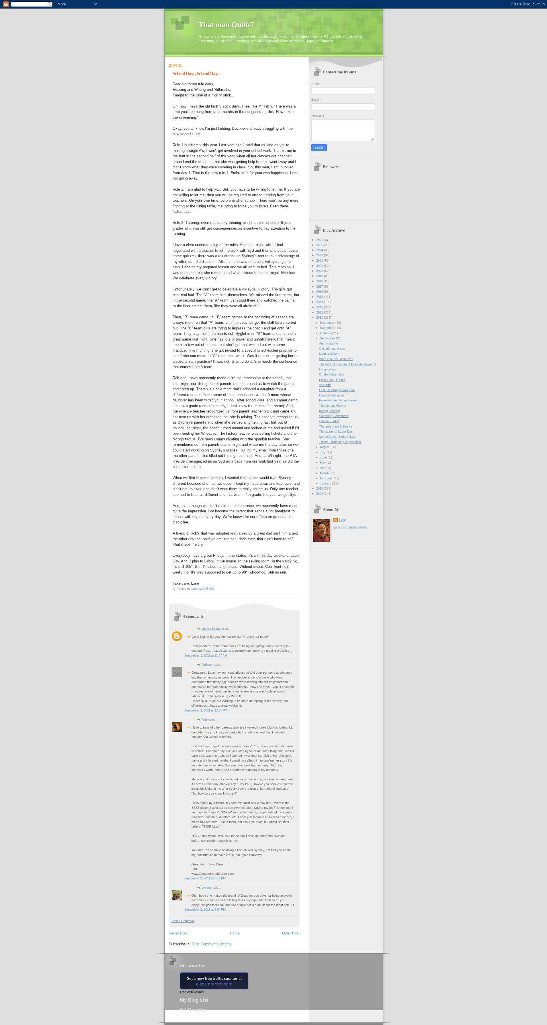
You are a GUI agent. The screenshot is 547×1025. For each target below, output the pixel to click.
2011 (320, 317)
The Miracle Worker (332, 405)
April (323, 467)
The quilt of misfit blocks (335, 426)
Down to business (331, 395)
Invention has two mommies (338, 400)
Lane (342, 519)
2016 (320, 291)
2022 (320, 260)
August (325, 447)
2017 (320, 286)
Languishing (327, 369)
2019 (320, 276)
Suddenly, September (333, 416)
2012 (320, 312)
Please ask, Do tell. (332, 379)
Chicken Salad (329, 421)
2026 (320, 240)
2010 (320, 488)
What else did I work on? (336, 359)
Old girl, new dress (332, 348)
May (323, 462)
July (323, 452)
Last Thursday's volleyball (337, 390)
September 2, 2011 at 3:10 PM (205, 878)
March (325, 473)
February (327, 478)
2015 (320, 296)
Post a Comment (183, 921)
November (327, 327)
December (327, 322)
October (326, 333)
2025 (320, 245)
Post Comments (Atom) (211, 944)
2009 (320, 493)
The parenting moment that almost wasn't (347, 364)
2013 (320, 307)
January (326, 483)
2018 (320, 281)
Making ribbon (328, 353)
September (328, 338)
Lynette (206, 887)
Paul (204, 719)
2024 (320, 250)
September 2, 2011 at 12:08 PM (205, 710)
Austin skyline (328, 343)
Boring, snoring (329, 411)
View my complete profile (350, 527)
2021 (320, 265)
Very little (325, 385)
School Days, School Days (337, 436)
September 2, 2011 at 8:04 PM (205, 909)
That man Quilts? (226, 24)
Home (235, 933)
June (324, 457)
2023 (320, 255)
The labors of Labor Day (336, 431)
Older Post (291, 933)
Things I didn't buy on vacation (340, 442)
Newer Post (178, 933)
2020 (320, 271)
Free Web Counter (192, 991)
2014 (320, 302)
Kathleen (207, 664)
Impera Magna (211, 628)
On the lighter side (331, 374)
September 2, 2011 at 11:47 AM (205, 655)
